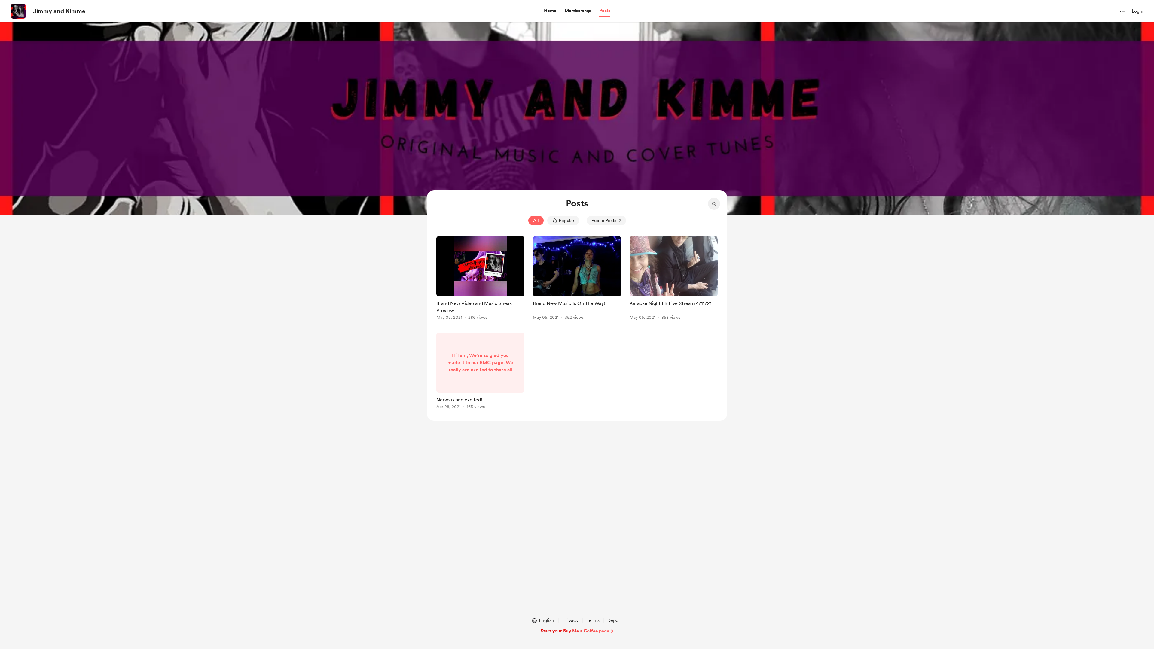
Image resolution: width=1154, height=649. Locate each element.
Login (1137, 11)
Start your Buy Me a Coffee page (575, 631)
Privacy (571, 620)
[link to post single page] (480, 279)
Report (614, 620)
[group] (480, 279)
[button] (550, 11)
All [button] (536, 220)
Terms (593, 620)
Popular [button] (566, 220)
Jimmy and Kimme (59, 11)
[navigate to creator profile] (18, 11)
